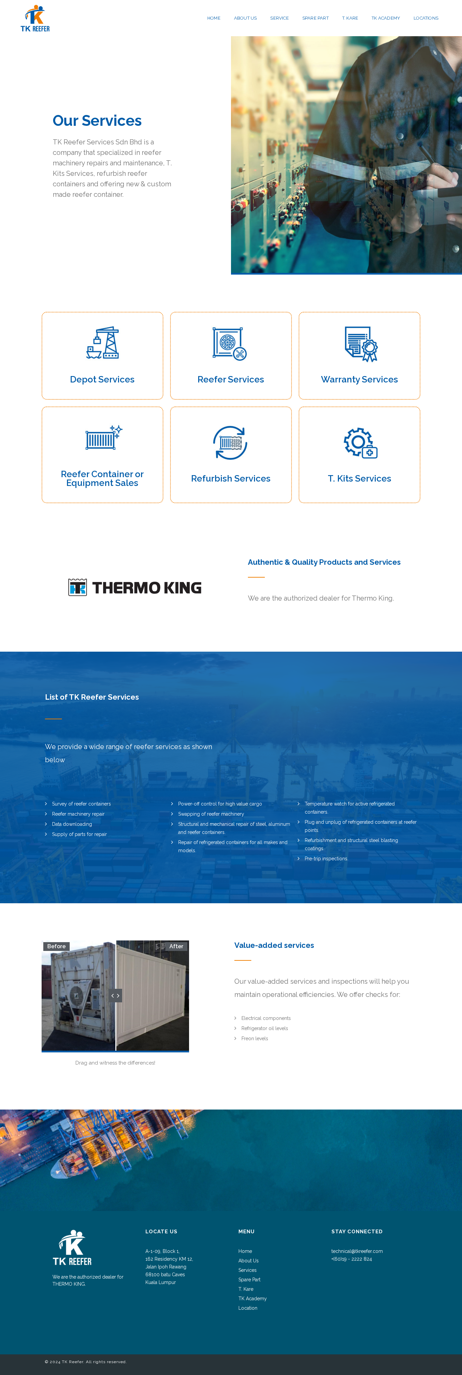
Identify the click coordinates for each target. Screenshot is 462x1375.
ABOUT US (245, 18)
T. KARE (350, 18)
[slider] (115, 995)
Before (56, 946)
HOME (214, 18)
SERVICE (279, 18)
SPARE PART (315, 18)
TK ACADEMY (386, 18)
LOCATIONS (426, 18)
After (176, 946)
